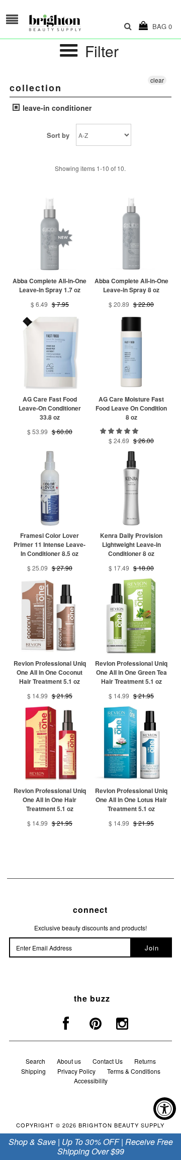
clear (157, 80)
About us (69, 1061)
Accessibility (91, 1080)
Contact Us (108, 1061)
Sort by (58, 135)
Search (35, 1061)
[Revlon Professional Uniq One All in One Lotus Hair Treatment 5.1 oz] (131, 743)
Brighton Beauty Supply (121, 1125)
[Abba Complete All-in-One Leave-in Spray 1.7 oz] (49, 233)
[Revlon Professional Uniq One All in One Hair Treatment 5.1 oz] (49, 743)
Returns (145, 1061)
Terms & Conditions (133, 1071)
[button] (120, 430)
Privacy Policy (76, 1071)
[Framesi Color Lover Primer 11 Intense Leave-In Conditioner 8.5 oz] (49, 488)
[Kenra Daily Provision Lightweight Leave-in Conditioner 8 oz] (131, 488)
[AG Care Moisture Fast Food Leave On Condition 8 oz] (131, 352)
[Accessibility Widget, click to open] (164, 1108)
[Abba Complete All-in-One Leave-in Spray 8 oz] (131, 233)
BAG (160, 26)
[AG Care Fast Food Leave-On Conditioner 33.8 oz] (49, 352)
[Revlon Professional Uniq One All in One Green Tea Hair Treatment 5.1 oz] (131, 616)
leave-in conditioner (56, 108)
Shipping (33, 1071)
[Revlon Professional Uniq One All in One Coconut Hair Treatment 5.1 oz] (49, 616)
